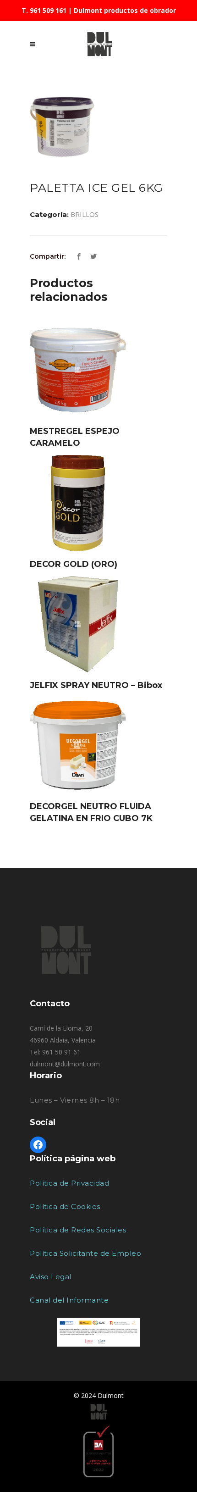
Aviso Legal (50, 1276)
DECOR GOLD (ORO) (73, 564)
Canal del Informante (69, 1300)
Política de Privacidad (69, 1183)
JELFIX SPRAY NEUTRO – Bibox (96, 685)
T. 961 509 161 (44, 10)
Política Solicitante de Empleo (85, 1253)
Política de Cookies (65, 1206)
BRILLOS (84, 214)
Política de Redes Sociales (78, 1230)
